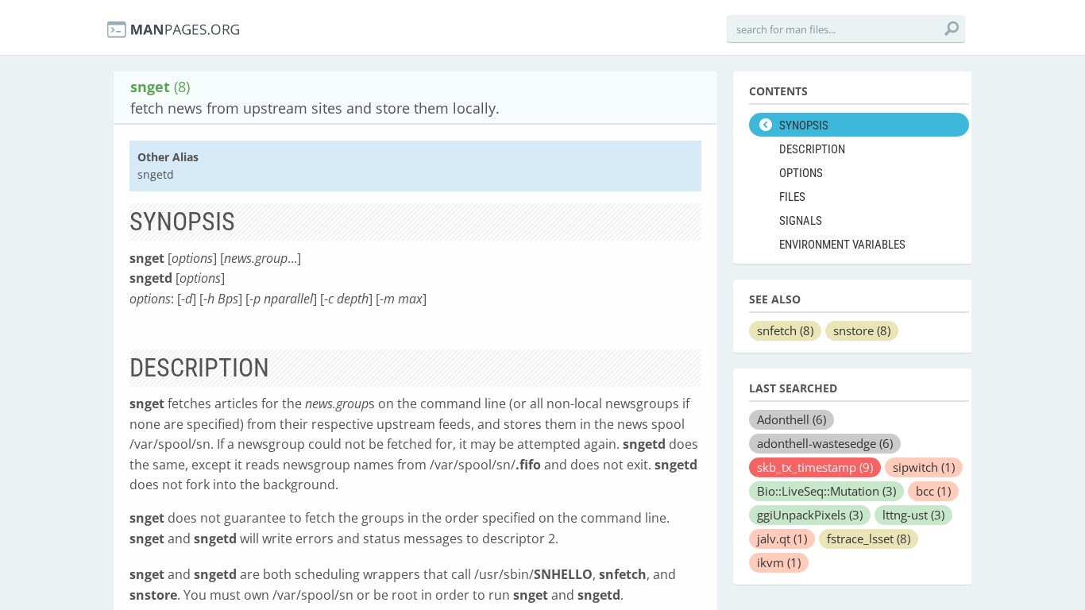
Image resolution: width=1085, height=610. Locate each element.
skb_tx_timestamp (815, 467)
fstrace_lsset (868, 538)
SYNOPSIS (803, 125)
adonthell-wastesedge (825, 443)
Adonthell (791, 419)
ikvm (779, 562)
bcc (933, 491)
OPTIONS (801, 173)
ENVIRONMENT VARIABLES (842, 244)
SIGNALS (800, 221)
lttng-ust (913, 515)
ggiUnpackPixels (810, 515)
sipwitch (924, 467)
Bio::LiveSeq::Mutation (826, 491)
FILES (792, 197)
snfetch (785, 330)
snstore (861, 330)
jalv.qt (782, 538)
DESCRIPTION (812, 149)
